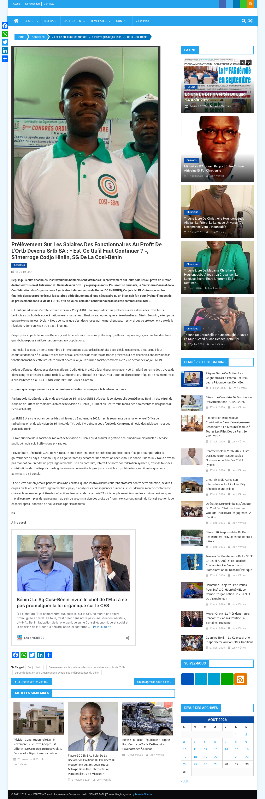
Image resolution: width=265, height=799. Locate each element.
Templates (98, 21)
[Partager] (5, 59)
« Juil (184, 781)
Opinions (191, 160)
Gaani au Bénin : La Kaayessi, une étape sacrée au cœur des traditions (229, 640)
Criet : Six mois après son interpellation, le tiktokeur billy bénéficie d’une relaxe (226, 484)
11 (195, 749)
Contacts (49, 3)
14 (226, 749)
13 (216, 749)
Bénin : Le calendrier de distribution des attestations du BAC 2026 (229, 400)
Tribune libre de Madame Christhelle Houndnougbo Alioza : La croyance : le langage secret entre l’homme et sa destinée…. (211, 277)
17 (185, 756)
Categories (72, 21)
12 (205, 749)
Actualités (19, 265)
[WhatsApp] (5, 34)
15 (236, 749)
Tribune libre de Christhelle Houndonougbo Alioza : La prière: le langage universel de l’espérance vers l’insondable (214, 223)
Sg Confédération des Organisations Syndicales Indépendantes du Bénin (57, 672)
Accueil (17, 3)
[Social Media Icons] (187, 679)
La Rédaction (32, 3)
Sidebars (50, 21)
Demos (29, 21)
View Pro (142, 21)
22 (236, 756)
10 (185, 749)
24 (185, 764)
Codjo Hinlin (34, 667)
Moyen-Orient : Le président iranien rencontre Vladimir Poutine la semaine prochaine (228, 618)
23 (247, 756)
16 (247, 749)
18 (195, 756)
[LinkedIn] (5, 50)
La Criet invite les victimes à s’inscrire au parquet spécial (34, 682)
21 (226, 756)
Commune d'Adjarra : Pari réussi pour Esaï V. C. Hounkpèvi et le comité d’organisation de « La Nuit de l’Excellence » (228, 591)
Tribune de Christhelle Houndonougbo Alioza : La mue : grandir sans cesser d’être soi (216, 337)
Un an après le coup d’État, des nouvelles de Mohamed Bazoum (156, 682)
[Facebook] (5, 26)
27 (216, 764)
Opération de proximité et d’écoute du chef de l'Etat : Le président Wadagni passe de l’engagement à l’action (228, 510)
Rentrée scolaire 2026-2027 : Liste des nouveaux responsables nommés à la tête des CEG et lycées (227, 457)
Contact (122, 21)
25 (195, 764)
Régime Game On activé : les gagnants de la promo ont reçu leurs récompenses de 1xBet (227, 378)
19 (205, 756)
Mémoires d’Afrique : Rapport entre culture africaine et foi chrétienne (214, 168)
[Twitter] (5, 42)
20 (216, 756)
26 (205, 764)
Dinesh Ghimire (143, 794)
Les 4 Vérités (20, 764)
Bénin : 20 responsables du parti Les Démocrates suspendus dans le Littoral (229, 537)
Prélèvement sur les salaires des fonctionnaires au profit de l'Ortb (87, 667)
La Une (191, 86)
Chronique (192, 212)
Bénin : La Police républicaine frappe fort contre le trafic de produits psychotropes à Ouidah (146, 744)
